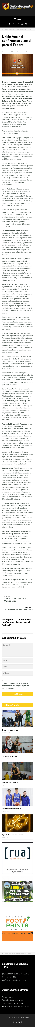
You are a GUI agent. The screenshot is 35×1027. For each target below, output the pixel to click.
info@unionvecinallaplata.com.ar (15, 980)
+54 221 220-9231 (10, 977)
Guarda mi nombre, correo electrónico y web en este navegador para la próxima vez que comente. (15, 685)
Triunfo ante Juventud (10, 730)
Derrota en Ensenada (9, 756)
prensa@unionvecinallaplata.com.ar (16, 1006)
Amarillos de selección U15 (11, 808)
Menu (18, 19)
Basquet (6, 29)
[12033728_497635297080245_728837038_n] (17, 65)
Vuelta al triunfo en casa (10, 782)
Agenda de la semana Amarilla (12, 835)
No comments (23, 52)
